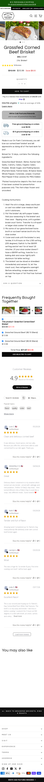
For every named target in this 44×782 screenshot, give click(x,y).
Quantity (22, 79)
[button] (22, 779)
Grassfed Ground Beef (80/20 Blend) (21, 341)
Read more (18, 616)
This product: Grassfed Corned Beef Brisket (18, 323)
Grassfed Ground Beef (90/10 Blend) (21, 332)
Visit (5, 740)
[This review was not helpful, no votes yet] (37, 457)
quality (14, 408)
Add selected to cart (22, 354)
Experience (9, 746)
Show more (9, 414)
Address (7, 758)
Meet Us (6, 734)
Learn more (7, 106)
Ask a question (12, 283)
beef (29, 408)
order (22, 408)
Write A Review (22, 387)
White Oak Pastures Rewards (22, 113)
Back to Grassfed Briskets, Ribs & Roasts (23, 712)
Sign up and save (12, 764)
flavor (7, 408)
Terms (5, 752)
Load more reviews (22, 634)
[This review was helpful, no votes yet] (33, 457)
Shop (5, 729)
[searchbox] (12, 398)
